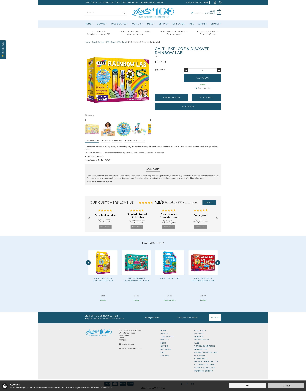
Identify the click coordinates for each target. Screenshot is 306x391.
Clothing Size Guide (204, 365)
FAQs (196, 343)
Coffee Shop (200, 358)
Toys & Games (167, 337)
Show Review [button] (105, 227)
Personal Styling (203, 371)
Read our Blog (214, 2)
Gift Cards (165, 349)
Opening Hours (148, 2)
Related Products (134, 140)
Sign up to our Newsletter (105, 317)
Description (92, 140)
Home (163, 330)
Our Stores (91, 2)
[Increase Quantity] (219, 70)
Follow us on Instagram (220, 2)
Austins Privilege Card (206, 352)
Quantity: (160, 70)
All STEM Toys (188, 106)
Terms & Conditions (204, 346)
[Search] (124, 13)
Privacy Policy (201, 340)
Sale (162, 352)
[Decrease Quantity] (186, 70)
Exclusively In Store (109, 2)
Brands (215, 24)
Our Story (199, 355)
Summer (164, 355)
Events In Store (129, 2)
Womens (164, 340)
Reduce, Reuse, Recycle (206, 362)
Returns (117, 140)
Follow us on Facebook (209, 2)
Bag (218, 12)
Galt (156, 56)
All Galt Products (206, 97)
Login (160, 2)
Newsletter (200, 349)
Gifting (164, 346)
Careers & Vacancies (204, 368)
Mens (163, 343)
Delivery (105, 140)
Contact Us (200, 330)
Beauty (164, 334)
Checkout (210, 13)
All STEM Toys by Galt (171, 97)
